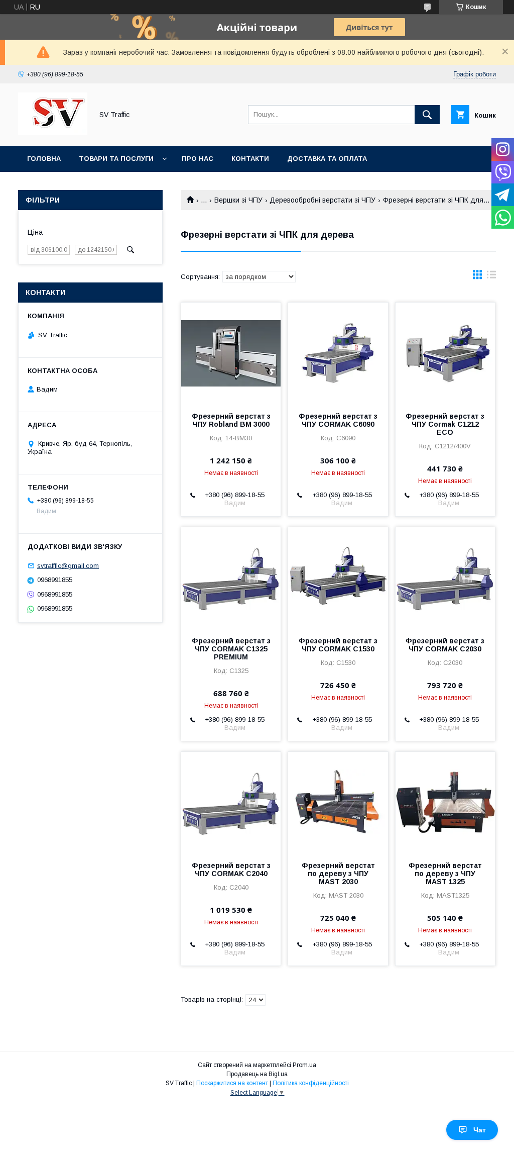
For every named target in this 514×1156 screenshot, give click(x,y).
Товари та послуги (116, 158)
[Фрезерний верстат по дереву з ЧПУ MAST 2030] (338, 802)
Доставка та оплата (327, 158)
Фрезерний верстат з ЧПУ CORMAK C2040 (231, 869)
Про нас (197, 158)
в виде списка (491, 277)
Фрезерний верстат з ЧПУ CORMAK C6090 (338, 420)
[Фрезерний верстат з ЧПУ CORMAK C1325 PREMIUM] (231, 577)
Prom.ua (304, 1065)
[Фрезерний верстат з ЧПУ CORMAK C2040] (231, 802)
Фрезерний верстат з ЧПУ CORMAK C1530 (338, 645)
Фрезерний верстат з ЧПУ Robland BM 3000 (231, 420)
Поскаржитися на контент (232, 1083)
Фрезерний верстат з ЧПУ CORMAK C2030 (445, 645)
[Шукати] (427, 114)
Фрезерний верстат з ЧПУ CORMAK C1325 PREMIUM (231, 649)
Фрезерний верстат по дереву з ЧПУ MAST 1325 (445, 873)
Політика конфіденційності (311, 1083)
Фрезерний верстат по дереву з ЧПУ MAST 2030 (338, 873)
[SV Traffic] (52, 133)
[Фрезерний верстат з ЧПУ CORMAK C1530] (338, 577)
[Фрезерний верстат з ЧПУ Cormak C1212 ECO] (445, 353)
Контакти (250, 158)
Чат (479, 1130)
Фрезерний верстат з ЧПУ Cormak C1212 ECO (445, 424)
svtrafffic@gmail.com (68, 565)
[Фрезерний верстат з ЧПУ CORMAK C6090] (338, 353)
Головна (44, 158)
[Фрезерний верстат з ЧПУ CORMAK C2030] (445, 577)
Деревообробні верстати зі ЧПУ (322, 200)
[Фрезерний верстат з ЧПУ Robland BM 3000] (231, 353)
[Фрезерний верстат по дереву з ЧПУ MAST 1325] (445, 802)
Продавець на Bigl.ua (257, 1074)
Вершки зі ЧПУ (238, 200)
